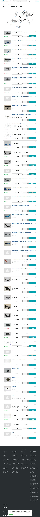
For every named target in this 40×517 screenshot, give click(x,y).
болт (13, 395)
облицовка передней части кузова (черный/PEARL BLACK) (20, 105)
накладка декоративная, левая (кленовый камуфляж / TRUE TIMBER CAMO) (23, 250)
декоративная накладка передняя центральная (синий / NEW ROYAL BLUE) (23, 40)
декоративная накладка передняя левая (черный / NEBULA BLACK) (22, 223)
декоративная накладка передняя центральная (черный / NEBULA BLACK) (23, 58)
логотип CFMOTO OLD (15, 377)
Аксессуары (5, 504)
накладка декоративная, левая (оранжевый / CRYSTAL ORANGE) (21, 259)
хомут (13, 341)
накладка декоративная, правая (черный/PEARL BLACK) (20, 205)
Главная (4, 4)
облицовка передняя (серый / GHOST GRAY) (18, 123)
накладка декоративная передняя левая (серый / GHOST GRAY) (21, 232)
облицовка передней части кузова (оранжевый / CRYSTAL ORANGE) (22, 87)
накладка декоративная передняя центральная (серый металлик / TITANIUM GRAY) (22, 78)
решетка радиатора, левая (16, 295)
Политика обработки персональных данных (31, 512)
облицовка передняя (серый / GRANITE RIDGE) (19, 132)
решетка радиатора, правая (16, 286)
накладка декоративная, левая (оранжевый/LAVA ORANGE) (21, 268)
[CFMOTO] (6, 1)
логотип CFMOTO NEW (15, 368)
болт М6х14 (14, 386)
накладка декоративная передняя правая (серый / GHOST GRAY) (21, 178)
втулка (13, 350)
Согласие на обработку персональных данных (6, 512)
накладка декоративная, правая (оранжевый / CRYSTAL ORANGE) (21, 196)
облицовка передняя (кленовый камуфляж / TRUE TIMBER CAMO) (21, 114)
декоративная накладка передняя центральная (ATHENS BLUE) (21, 49)
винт (13, 432)
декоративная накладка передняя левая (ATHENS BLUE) (20, 214)
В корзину (32, 36)
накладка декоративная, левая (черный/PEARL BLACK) (20, 277)
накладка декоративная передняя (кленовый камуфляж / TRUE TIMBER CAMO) (22, 68)
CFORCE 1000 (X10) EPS (11, 4)
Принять (11, 514)
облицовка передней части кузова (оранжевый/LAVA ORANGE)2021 (22, 96)
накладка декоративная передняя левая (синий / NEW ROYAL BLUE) (22, 241)
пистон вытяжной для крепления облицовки (18, 359)
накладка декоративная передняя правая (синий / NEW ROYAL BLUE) (22, 187)
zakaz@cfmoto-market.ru (31, 1)
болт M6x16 (14, 404)
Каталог (7, 4)
